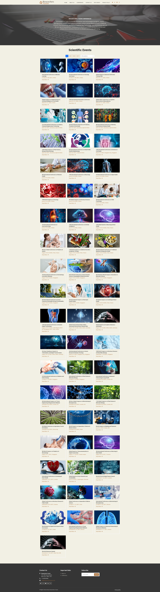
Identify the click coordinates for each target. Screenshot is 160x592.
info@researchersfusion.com (48, 580)
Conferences (64, 575)
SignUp (96, 574)
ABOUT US (72, 2)
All (67, 56)
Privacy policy (117, 589)
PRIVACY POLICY (106, 2)
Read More (44, 79)
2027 (78, 56)
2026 (74, 56)
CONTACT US (89, 2)
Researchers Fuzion (54, 589)
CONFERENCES (80, 2)
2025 (70, 56)
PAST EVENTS (97, 2)
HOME (65, 2)
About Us (64, 573)
